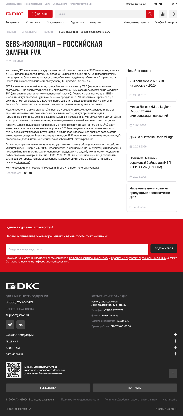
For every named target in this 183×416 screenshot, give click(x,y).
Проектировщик (33, 3)
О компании (29, 31)
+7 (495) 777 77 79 (113, 310)
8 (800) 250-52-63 (19, 302)
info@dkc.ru (123, 320)
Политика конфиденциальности (80, 399)
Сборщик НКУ (60, 3)
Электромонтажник (81, 3)
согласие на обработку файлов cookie (145, 397)
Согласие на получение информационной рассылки (37, 261)
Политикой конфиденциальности (88, 258)
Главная (11, 31)
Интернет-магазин (17, 408)
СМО (47, 3)
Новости (48, 31)
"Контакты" (23, 162)
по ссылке (84, 81)
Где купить (77, 22)
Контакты (95, 22)
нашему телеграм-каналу (82, 167)
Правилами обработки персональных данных (138, 258)
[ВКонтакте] (30, 173)
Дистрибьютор (14, 3)
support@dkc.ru (17, 315)
